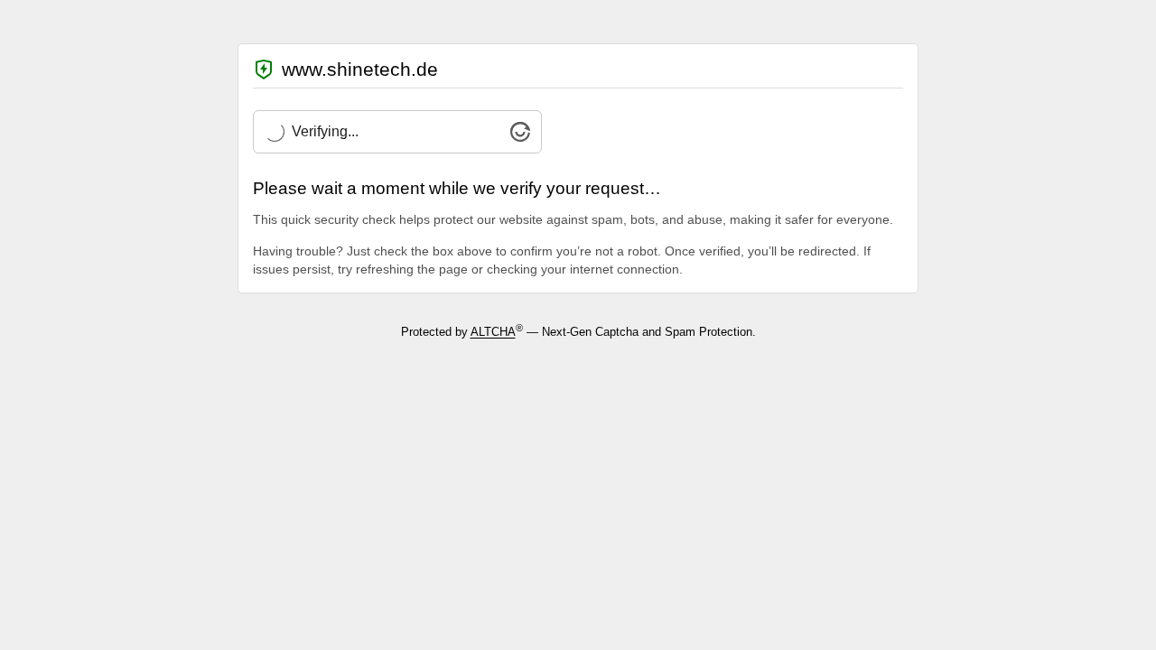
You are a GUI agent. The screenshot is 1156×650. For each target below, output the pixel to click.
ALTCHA (493, 332)
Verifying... (325, 131)
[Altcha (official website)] (520, 136)
